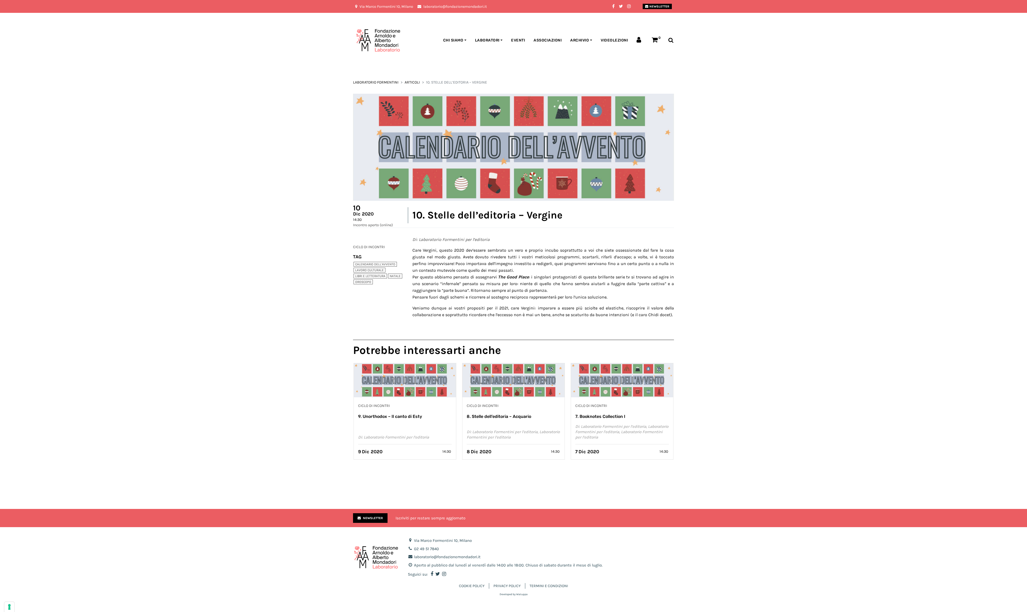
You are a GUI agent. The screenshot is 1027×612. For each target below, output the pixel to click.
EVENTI (518, 40)
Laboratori (487, 40)
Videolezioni (614, 40)
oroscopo (363, 282)
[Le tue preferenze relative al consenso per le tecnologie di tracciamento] (9, 607)
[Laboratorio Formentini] (365, 40)
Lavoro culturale (369, 270)
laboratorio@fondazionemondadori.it (447, 556)
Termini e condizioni (549, 586)
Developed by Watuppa (514, 594)
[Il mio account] (639, 40)
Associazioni (548, 40)
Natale (395, 276)
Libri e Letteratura (370, 276)
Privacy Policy (507, 586)
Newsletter (659, 6)
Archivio (579, 40)
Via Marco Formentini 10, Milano (443, 540)
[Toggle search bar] (671, 40)
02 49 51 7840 (426, 548)
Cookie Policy (472, 586)
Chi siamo (453, 40)
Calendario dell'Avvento (375, 264)
